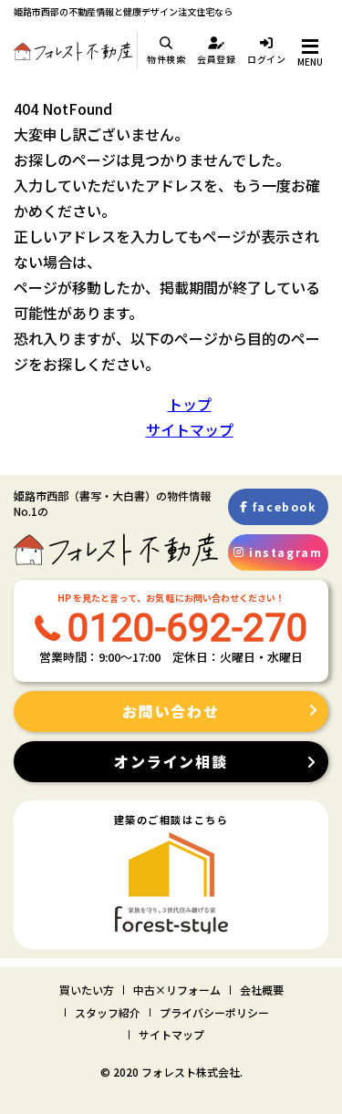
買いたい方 (86, 989)
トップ (190, 404)
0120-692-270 (187, 627)
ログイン (266, 59)
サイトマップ (189, 429)
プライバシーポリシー (214, 1012)
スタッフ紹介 (107, 1012)
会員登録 (216, 59)
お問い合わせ (171, 711)
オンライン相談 (170, 761)
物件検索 (166, 59)
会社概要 (262, 989)
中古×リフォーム (177, 989)
